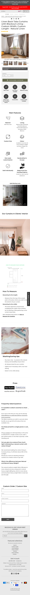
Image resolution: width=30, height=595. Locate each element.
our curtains (6, 432)
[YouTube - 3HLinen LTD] (18, 19)
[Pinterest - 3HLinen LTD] (16, 19)
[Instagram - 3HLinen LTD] (14, 19)
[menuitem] (6, 63)
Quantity (4, 73)
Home (2, 16)
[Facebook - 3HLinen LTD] (11, 19)
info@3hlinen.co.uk (8, 2)
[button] (4, 31)
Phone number (4, 498)
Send (8, 519)
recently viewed (28, 299)
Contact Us (18, 560)
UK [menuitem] (20, 11)
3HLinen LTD (17, 588)
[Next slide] (28, 63)
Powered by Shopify (15, 590)
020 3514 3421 (25, 1)
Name (2, 488)
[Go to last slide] (2, 63)
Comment (3, 503)
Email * (2, 493)
